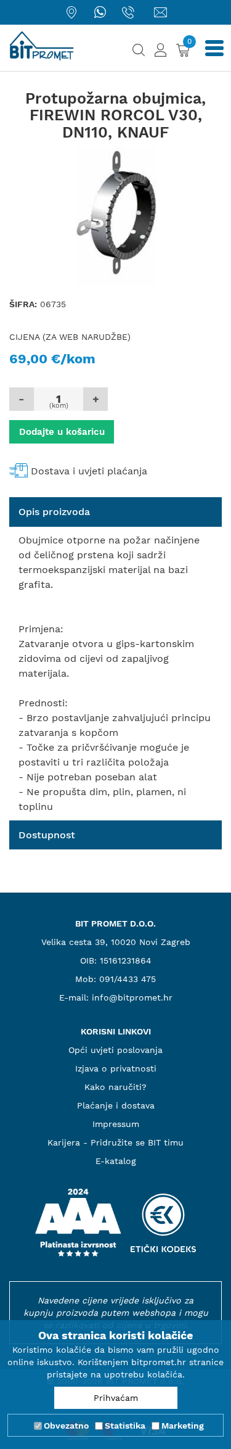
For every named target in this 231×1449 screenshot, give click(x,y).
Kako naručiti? (115, 1087)
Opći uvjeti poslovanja (115, 1050)
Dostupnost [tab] (46, 835)
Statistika (125, 1425)
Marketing (182, 1425)
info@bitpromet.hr (132, 997)
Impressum (115, 1124)
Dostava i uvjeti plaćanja (89, 471)
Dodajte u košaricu (62, 431)
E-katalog (115, 1161)
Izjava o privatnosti (115, 1068)
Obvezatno (66, 1425)
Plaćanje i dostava (116, 1105)
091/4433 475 (127, 979)
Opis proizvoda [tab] (54, 512)
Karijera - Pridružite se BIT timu (115, 1142)
